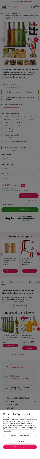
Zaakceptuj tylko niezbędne (20, 435)
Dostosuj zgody (20, 441)
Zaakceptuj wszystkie (20, 447)
